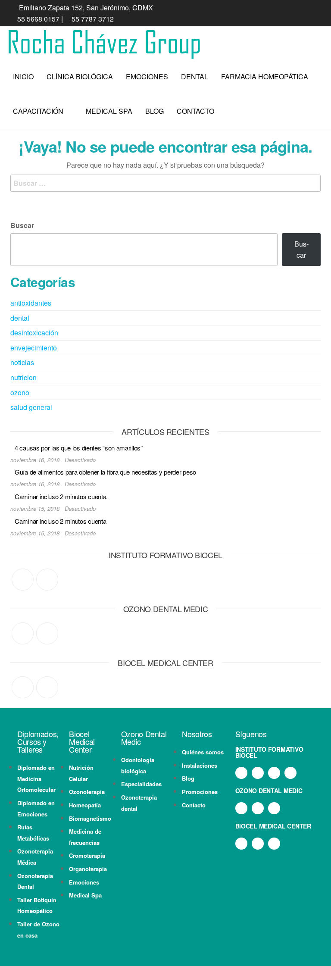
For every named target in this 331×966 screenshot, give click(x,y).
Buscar (22, 225)
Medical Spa (109, 111)
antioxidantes (30, 303)
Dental (194, 76)
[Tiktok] (274, 773)
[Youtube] (290, 773)
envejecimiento (33, 348)
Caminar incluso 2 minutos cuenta (60, 520)
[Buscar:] (165, 183)
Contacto (195, 111)
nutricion (23, 377)
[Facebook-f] (241, 773)
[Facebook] (23, 580)
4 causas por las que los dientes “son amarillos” (79, 447)
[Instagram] (47, 580)
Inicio (23, 76)
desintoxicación (34, 333)
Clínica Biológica (80, 76)
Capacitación (38, 111)
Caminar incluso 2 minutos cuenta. (61, 496)
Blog (154, 111)
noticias (22, 362)
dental (19, 318)
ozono (19, 392)
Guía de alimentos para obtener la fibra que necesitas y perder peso (105, 471)
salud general (31, 407)
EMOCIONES (147, 76)
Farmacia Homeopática (264, 76)
